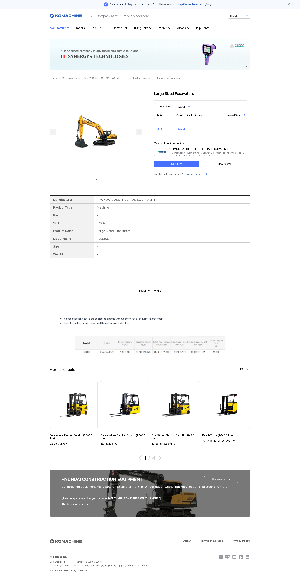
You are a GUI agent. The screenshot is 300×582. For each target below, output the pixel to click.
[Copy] (208, 4)
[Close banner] (289, 4)
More (243, 369)
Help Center (203, 28)
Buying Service (142, 28)
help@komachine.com (190, 4)
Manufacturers (59, 28)
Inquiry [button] (178, 164)
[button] (291, 555)
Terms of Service (211, 540)
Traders (79, 28)
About (187, 540)
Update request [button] (195, 174)
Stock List (96, 28)
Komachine (183, 28)
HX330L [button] (180, 106)
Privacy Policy (241, 540)
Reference (164, 28)
